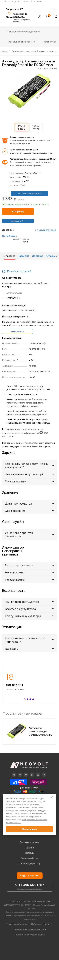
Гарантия (23, 255)
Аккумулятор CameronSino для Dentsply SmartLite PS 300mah (40, 731)
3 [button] (31, 699)
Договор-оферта (29, 858)
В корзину (18, 211)
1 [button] (25, 699)
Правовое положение (17, 924)
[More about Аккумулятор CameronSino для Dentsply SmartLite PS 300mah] (16, 731)
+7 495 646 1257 (31, 885)
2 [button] (28, 699)
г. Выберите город (46, 230)
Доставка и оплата (29, 842)
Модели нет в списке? (19, 271)
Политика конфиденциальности (28, 929)
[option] (29, 91)
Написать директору (29, 863)
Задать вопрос (17, 331)
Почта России (9, 236)
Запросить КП (14, 9)
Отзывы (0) (52, 255)
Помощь (29, 853)
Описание (9, 255)
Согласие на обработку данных (30, 934)
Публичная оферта (40, 924)
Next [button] (57, 256)
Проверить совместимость (29, 193)
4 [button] (33, 699)
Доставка (37, 255)
